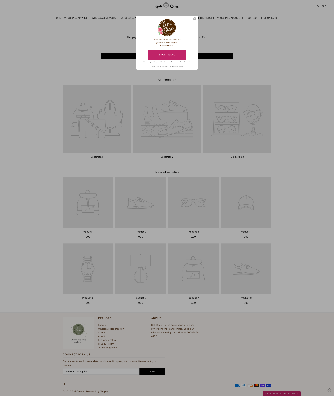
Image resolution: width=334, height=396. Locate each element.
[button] (194, 18)
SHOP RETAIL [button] (167, 54)
